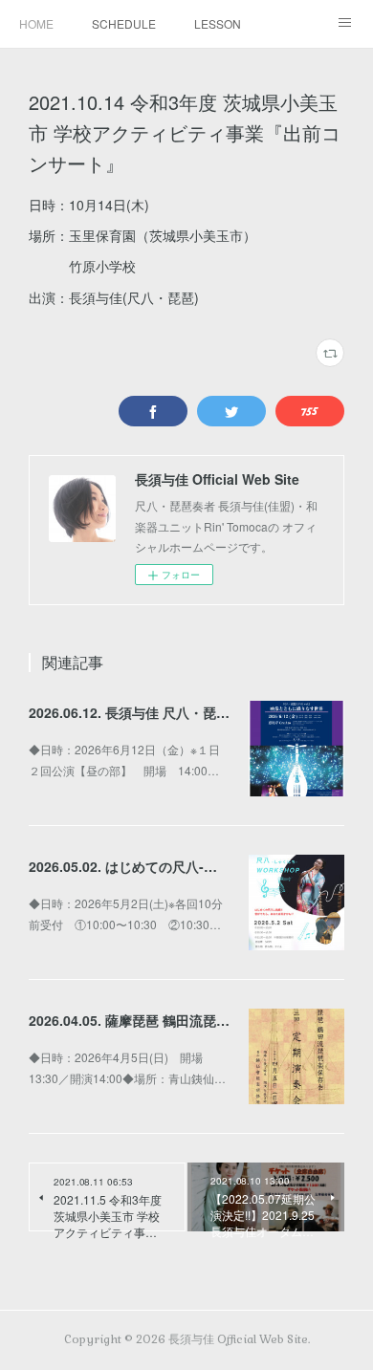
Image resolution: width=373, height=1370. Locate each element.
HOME (36, 23)
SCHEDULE (124, 23)
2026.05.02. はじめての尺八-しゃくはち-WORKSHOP (192, 866)
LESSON (217, 23)
